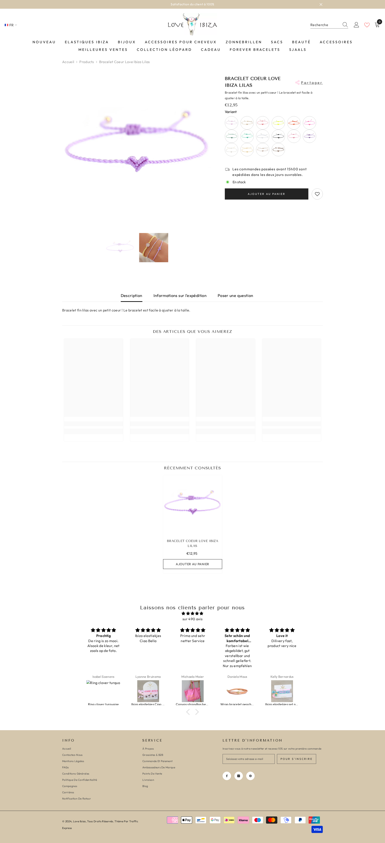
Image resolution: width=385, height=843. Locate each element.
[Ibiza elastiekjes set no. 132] (237, 691)
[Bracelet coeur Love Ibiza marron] (278, 149)
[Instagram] (238, 776)
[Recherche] (329, 25)
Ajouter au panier (266, 194)
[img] (192, 613)
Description (131, 295)
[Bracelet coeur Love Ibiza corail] (262, 123)
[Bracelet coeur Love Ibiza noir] (278, 136)
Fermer (321, 4)
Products (86, 62)
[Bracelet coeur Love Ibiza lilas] (192, 504)
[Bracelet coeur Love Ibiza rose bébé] (231, 123)
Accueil (68, 62)
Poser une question (235, 295)
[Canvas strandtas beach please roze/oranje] (148, 691)
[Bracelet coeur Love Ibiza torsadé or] (247, 149)
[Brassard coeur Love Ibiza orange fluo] (294, 123)
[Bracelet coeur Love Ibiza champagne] (262, 149)
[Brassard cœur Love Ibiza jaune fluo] (278, 123)
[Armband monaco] (282, 691)
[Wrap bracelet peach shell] (193, 691)
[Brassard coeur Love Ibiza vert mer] (231, 136)
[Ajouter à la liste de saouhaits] (317, 194)
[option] (137, 147)
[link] (93, 423)
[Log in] (356, 25)
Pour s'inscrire (297, 759)
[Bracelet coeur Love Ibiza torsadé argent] (231, 149)
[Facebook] (227, 776)
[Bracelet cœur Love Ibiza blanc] (262, 136)
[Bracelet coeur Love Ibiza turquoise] (247, 136)
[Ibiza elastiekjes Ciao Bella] (104, 691)
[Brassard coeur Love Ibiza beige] (247, 123)
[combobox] (325, 24)
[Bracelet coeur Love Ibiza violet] (309, 136)
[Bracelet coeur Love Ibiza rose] (309, 123)
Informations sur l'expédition (180, 295)
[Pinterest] (250, 776)
